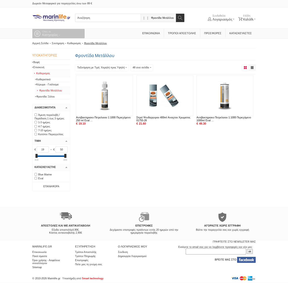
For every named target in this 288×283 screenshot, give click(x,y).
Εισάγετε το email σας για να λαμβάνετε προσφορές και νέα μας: (215, 247)
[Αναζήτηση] (180, 18)
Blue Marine (45, 174)
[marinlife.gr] (51, 16)
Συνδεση (123, 252)
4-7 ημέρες (44, 126)
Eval (40, 178)
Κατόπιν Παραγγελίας (50, 134)
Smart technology (92, 278)
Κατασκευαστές (240, 33)
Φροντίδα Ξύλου (45, 96)
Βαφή (36, 62)
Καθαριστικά (43, 79)
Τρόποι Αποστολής (182, 33)
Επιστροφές (81, 260)
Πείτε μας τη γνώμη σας (88, 264)
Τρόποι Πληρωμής (85, 256)
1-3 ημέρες (44, 122)
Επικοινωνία (151, 33)
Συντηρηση (58, 43)
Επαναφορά (51, 186)
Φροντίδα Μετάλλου (50, 90)
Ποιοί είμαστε (39, 256)
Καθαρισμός (74, 43)
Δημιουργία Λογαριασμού (132, 256)
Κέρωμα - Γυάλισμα (47, 84)
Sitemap (37, 267)
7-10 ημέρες (45, 130)
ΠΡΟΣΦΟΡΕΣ (212, 33)
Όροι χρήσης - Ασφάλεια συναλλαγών (46, 262)
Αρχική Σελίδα (40, 43)
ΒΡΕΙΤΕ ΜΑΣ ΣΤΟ (225, 259)
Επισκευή (38, 67)
